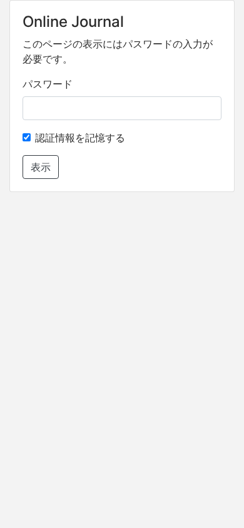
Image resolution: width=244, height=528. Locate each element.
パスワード (48, 84)
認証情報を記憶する (80, 137)
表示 (41, 167)
